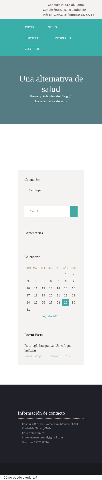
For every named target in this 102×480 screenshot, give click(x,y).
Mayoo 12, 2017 (60, 356)
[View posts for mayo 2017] (28, 316)
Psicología (35, 190)
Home (34, 96)
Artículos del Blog (55, 96)
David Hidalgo (33, 356)
